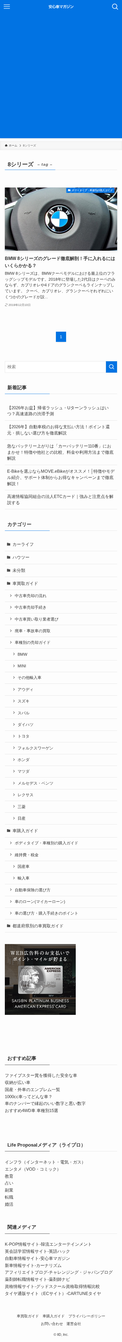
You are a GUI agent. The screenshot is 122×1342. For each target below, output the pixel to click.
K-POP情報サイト (22, 1244)
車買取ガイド (25, 583)
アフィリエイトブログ (26, 1272)
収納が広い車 (17, 1082)
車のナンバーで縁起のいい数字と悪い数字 (45, 1103)
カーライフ (23, 544)
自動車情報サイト (22, 1258)
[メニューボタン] (7, 7)
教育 (9, 1176)
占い (9, 1183)
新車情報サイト (20, 1265)
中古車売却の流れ (31, 595)
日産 (22, 818)
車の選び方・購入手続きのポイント (46, 913)
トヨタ (24, 736)
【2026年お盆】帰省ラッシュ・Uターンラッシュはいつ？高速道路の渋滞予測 (58, 410)
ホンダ (24, 759)
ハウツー (21, 557)
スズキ (24, 701)
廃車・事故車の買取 (33, 631)
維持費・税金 (27, 855)
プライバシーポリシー (86, 1316)
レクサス (25, 795)
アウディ (25, 689)
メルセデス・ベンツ (35, 783)
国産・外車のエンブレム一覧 (32, 1089)
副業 (9, 1190)
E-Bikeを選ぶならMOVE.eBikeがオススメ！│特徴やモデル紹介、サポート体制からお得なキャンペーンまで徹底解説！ (61, 477)
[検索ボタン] (115, 7)
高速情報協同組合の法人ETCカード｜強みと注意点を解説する (60, 499)
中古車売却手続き (31, 607)
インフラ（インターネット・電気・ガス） (45, 1162)
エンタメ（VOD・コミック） (33, 1169)
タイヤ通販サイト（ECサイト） (35, 1293)
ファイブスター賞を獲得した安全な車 (41, 1075)
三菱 (22, 806)
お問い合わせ (52, 1324)
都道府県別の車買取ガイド (38, 925)
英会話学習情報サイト (26, 1251)
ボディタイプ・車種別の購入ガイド (46, 843)
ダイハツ (25, 724)
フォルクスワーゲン (35, 748)
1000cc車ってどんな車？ (28, 1096)
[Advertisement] (61, 77)
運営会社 (73, 1324)
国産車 (24, 866)
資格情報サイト (20, 1286)
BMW (22, 654)
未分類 (18, 570)
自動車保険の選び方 (33, 890)
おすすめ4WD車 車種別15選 (31, 1110)
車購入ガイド (25, 830)
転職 (9, 1197)
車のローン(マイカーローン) (40, 901)
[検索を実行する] (111, 367)
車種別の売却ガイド (33, 642)
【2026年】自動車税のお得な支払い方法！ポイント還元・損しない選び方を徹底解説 (58, 429)
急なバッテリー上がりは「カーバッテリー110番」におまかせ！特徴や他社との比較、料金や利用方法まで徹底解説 (60, 452)
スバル (24, 713)
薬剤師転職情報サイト (26, 1279)
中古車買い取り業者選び (36, 619)
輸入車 (24, 878)
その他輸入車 (29, 677)
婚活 (9, 1204)
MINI (22, 666)
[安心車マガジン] (61, 7)
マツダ (24, 771)
